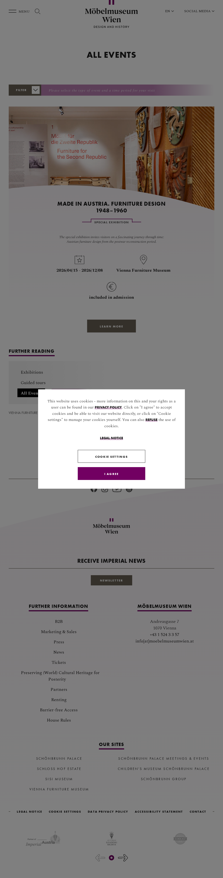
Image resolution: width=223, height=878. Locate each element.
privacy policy (108, 407)
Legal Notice (111, 438)
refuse (151, 419)
